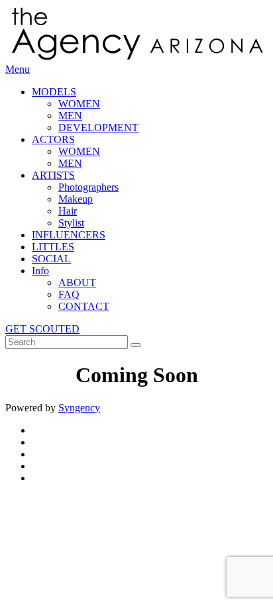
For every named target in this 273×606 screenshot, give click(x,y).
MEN (70, 115)
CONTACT (83, 306)
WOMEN (79, 103)
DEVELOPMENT (98, 127)
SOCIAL (51, 258)
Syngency (79, 407)
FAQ (69, 294)
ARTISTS (53, 175)
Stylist (71, 222)
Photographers (88, 187)
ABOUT (77, 282)
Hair (67, 211)
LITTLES (53, 246)
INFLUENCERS (68, 234)
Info (40, 270)
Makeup (75, 199)
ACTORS (53, 139)
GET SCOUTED (42, 328)
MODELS (54, 91)
